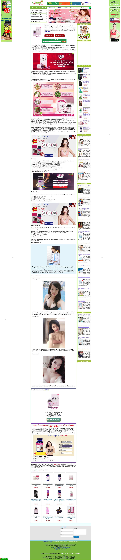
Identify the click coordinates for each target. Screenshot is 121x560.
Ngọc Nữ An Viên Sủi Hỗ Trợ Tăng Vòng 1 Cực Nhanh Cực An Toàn (48, 517)
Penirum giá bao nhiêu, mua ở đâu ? (84, 277)
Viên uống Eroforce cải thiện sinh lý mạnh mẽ (86, 68)
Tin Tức (71, 7)
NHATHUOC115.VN (47, 541)
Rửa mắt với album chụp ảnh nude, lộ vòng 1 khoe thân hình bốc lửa (84, 327)
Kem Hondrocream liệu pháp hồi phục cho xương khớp (83, 198)
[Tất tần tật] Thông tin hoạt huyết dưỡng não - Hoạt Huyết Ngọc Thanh (83, 209)
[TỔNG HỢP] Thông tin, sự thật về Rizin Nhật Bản (83, 220)
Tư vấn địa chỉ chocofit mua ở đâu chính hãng (83, 137)
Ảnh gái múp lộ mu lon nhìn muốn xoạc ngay (83, 338)
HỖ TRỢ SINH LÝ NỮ (36, 21)
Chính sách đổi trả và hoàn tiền (60, 548)
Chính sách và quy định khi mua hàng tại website (60, 547)
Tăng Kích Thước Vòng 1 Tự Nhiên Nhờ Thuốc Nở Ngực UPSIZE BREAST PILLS (59, 484)
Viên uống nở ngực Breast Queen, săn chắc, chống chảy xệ (59, 500)
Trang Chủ (52, 7)
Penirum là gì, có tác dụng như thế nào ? (83, 243)
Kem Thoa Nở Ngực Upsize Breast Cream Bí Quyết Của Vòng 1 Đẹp (71, 484)
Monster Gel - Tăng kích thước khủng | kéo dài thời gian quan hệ (86, 75)
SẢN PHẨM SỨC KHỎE (36, 14)
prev (52, 15)
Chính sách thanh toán (60, 549)
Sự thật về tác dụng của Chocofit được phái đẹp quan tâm (83, 160)
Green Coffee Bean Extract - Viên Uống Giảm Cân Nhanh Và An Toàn (86, 108)
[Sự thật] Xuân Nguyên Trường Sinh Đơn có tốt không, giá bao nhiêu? (84, 186)
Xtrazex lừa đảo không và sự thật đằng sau (83, 289)
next (87, 15)
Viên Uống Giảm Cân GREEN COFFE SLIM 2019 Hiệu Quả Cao (86, 95)
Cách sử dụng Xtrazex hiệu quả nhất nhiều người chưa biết (84, 301)
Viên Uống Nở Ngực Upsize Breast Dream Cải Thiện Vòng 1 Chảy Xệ (48, 484)
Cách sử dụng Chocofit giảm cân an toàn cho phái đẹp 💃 (84, 172)
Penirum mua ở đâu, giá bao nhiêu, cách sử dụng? (84, 232)
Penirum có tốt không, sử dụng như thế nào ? (84, 266)
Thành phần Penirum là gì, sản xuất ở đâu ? (84, 255)
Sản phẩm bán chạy (84, 40)
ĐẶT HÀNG (49, 35)
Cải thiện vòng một (36, 16)
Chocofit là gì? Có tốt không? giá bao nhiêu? (83, 149)
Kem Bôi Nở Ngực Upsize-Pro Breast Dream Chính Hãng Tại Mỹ (36, 484)
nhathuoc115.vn (58, 415)
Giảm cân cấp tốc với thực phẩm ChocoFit (86, 101)
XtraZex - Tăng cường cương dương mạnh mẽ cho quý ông (86, 88)
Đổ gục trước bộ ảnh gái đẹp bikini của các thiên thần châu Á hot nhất (84, 315)
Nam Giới (59, 7)
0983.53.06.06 (5, 558)
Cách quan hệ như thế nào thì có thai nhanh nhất (83, 349)
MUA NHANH (59, 35)
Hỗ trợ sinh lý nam (36, 12)
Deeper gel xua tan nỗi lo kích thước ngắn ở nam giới (86, 81)
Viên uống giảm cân (36, 10)
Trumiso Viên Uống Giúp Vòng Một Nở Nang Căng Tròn (71, 517)
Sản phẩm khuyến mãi (37, 19)
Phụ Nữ (65, 7)
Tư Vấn (77, 7)
